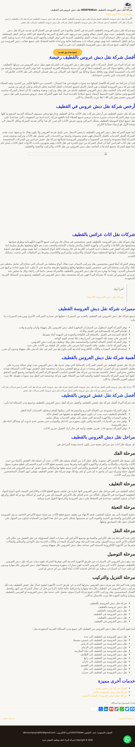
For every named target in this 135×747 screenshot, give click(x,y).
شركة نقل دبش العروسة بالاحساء (104, 297)
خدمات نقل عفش (24, 7)
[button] (127, 739)
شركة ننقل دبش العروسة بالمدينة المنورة (104, 695)
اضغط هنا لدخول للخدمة (67, 52)
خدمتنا (53, 7)
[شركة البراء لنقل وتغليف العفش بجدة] (127, 5)
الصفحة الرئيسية (67, 7)
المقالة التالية (7, 718)
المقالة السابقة (127, 718)
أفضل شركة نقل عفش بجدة (111, 688)
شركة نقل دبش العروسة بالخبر (110, 692)
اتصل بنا (8, 7)
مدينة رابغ (41, 7)
